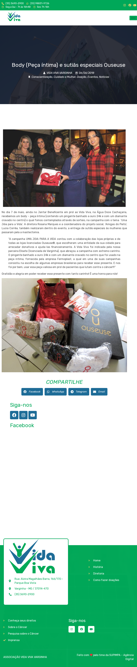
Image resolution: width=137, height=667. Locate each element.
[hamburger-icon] (133, 18)
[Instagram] (124, 5)
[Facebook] (130, 5)
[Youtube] (135, 5)
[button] (32, 392)
